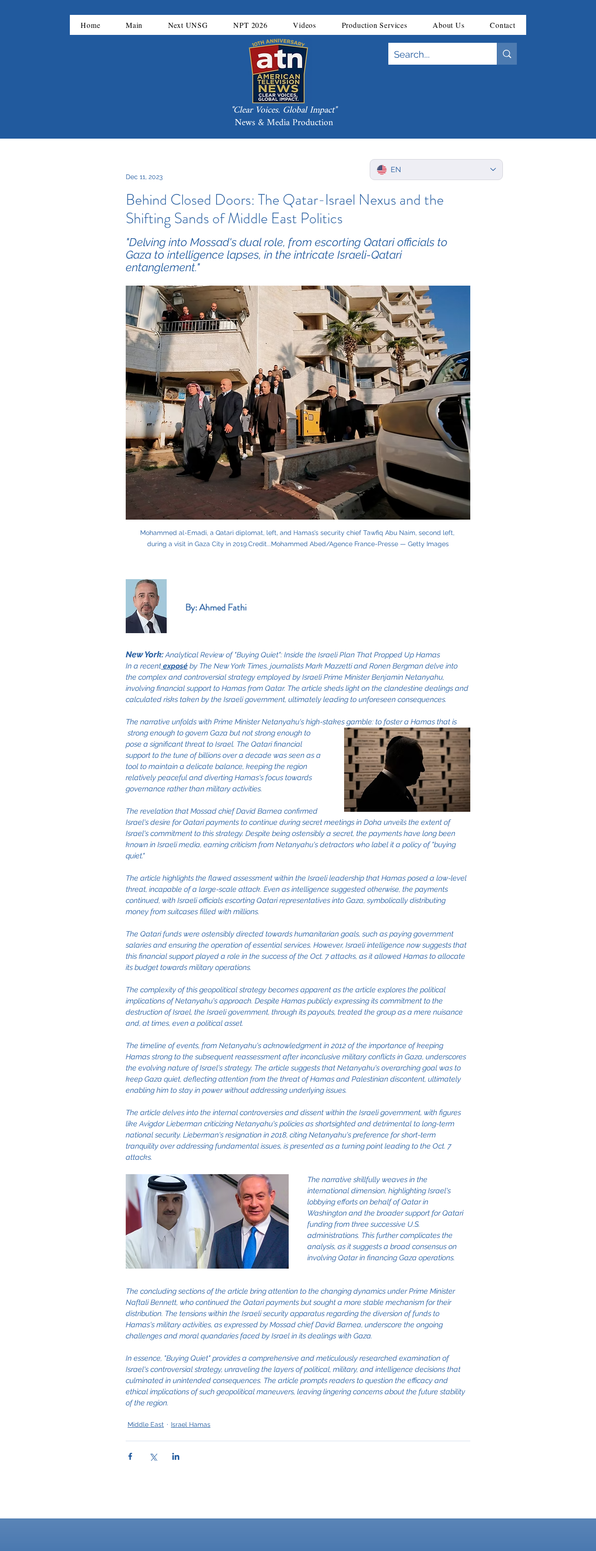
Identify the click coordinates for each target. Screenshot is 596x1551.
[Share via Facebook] (130, 1456)
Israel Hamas (190, 1424)
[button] (134, 25)
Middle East (146, 1424)
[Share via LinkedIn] (175, 1456)
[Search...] (507, 54)
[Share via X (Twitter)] (153, 1456)
